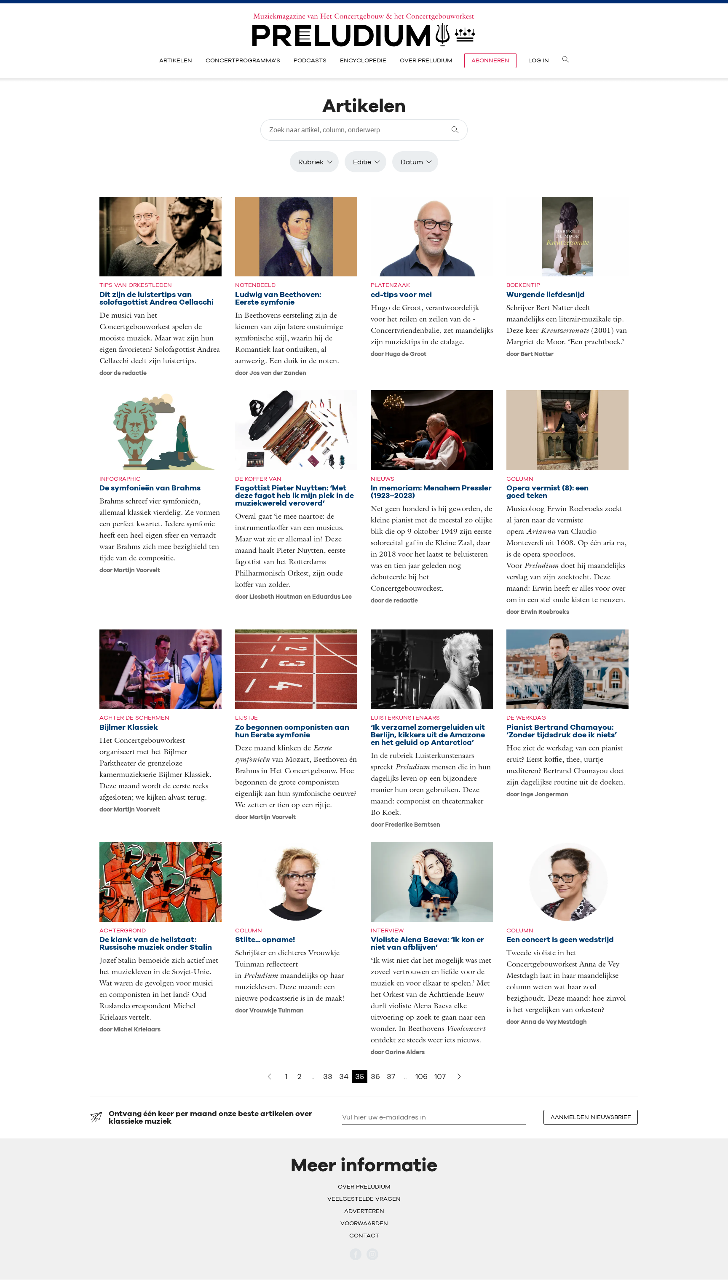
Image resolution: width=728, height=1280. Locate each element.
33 (327, 1076)
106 (421, 1076)
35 (359, 1076)
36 (375, 1076)
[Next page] (459, 1076)
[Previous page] (269, 1076)
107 (440, 1076)
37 (391, 1076)
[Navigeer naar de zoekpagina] (566, 60)
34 (343, 1076)
